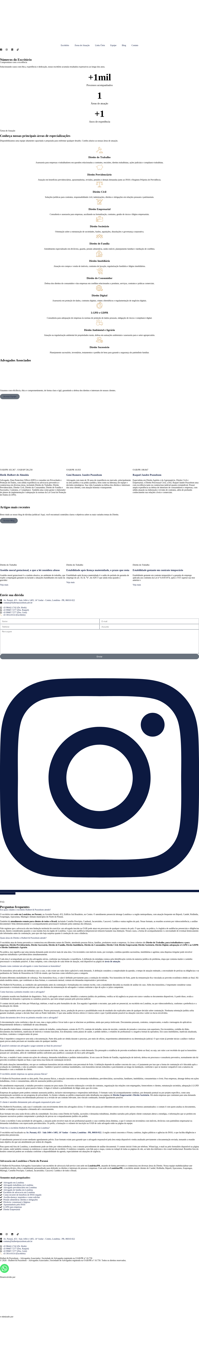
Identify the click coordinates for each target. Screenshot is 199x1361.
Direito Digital (99, 295)
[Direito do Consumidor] (99, 270)
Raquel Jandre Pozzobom (147, 474)
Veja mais (4, 585)
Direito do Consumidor (99, 278)
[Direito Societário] (99, 219)
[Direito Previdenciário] (99, 167)
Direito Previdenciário (99, 174)
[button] (25, 910)
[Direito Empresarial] (99, 201)
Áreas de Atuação (82, 45)
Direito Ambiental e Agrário (99, 330)
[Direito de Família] (99, 236)
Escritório (65, 45)
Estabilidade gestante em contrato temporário (158, 570)
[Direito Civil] (99, 184)
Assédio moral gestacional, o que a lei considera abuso (30, 570)
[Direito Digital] (99, 288)
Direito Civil (99, 191)
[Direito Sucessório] (99, 339)
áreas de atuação (112, 961)
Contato (134, 45)
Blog (124, 45)
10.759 (97, 1260)
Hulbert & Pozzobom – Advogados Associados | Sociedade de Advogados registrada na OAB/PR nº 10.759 (46, 1258)
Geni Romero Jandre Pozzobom (84, 474)
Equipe (113, 45)
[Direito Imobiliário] (99, 253)
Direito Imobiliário (99, 260)
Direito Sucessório (99, 347)
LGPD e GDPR (99, 312)
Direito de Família (99, 243)
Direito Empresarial (99, 209)
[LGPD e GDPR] (99, 305)
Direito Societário (99, 226)
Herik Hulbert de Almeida (14, 474)
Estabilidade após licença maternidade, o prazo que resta (97, 570)
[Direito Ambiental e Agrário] (99, 322)
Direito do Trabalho (99, 157)
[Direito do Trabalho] (99, 150)
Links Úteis (100, 45)
